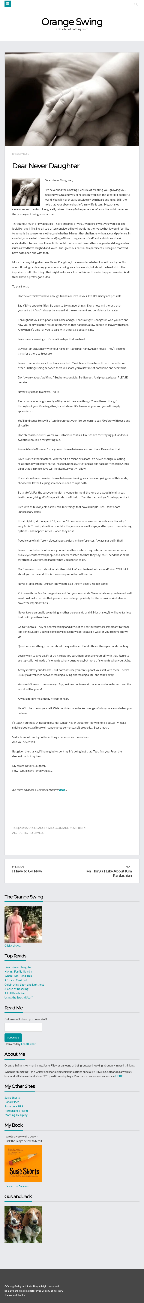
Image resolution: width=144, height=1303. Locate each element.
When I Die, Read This (18, 975)
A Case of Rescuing (16, 988)
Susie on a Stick (13, 1106)
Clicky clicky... (12, 945)
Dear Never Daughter (18, 967)
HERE (119, 1076)
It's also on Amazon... (17, 1186)
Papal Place (11, 1101)
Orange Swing (72, 21)
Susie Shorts (12, 1097)
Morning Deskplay (16, 1115)
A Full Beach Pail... (15, 993)
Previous (27, 869)
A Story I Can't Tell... (17, 980)
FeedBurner (28, 1044)
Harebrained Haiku (16, 1110)
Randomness (20, 153)
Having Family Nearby (18, 971)
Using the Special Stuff (18, 997)
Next (108, 871)
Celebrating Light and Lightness (24, 984)
